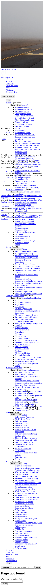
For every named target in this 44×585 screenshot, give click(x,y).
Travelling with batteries (24, 393)
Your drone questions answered (26, 256)
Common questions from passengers (28, 383)
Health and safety (21, 533)
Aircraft (8, 103)
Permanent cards (21, 209)
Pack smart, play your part (24, 372)
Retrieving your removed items (26, 402)
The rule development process (26, 438)
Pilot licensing (20, 307)
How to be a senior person (24, 361)
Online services (11, 92)
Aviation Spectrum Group (24, 219)
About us (9, 81)
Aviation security (21, 347)
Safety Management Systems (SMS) (28, 523)
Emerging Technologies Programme (28, 294)
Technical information (23, 279)
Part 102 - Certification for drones (27, 266)
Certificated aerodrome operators (27, 198)
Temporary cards (21, 211)
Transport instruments (23, 449)
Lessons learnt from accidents (26, 485)
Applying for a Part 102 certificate (27, 268)
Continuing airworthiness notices (27, 181)
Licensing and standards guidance (27, 311)
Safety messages (21, 516)
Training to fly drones (23, 260)
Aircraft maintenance (23, 177)
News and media (12, 86)
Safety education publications (26, 493)
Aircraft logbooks (21, 179)
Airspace (18, 226)
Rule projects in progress (24, 442)
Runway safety (20, 200)
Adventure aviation (22, 330)
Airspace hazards (21, 228)
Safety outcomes (21, 548)
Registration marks (22, 126)
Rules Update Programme (24, 417)
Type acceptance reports (24, 141)
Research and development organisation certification (25, 320)
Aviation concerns (21, 474)
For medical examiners (23, 355)
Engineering (19, 313)
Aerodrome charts (21, 196)
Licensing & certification (15, 296)
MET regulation (21, 238)
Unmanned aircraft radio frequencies (28, 281)
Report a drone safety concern (26, 476)
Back (13, 105)
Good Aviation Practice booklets (27, 497)
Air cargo (18, 334)
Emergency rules (21, 423)
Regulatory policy (21, 457)
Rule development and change (26, 434)
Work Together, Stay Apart (25, 491)
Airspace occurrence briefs (25, 489)
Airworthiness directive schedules (27, 162)
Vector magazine (21, 495)
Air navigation (20, 213)
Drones (17, 128)
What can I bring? (21, 389)
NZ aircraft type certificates (25, 135)
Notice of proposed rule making (26, 440)
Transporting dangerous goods (26, 340)
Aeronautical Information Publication (28, 215)
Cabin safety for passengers (25, 404)
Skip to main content (8, 69)
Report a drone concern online (26, 251)
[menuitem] (24, 81)
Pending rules (20, 436)
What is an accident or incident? (27, 472)
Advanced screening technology (27, 387)
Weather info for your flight (25, 241)
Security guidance (21, 542)
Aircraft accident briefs (23, 487)
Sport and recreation (22, 345)
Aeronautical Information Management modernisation (25, 223)
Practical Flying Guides (23, 309)
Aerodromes (19, 194)
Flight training (20, 305)
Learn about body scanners (25, 385)
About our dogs (21, 408)
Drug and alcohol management (26, 364)
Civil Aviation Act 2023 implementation (24, 445)
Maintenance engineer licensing (26, 315)
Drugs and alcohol (22, 535)
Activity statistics (21, 328)
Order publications (22, 506)
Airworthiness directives (24, 158)
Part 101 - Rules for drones (25, 264)
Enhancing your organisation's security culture (26, 545)
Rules (8, 412)
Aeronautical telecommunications (27, 217)
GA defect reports (21, 183)
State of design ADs (22, 175)
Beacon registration (22, 112)
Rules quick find (21, 421)
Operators (18, 326)
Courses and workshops (24, 508)
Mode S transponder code (24, 120)
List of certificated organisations (27, 342)
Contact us (9, 84)
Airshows (18, 351)
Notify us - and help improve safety (28, 470)
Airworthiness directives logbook (27, 160)
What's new (10, 90)
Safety (8, 461)
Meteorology (20, 234)
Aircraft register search (23, 109)
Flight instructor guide (23, 302)
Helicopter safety (21, 512)
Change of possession (23, 114)
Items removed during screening (27, 381)
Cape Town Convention (24, 116)
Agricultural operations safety (26, 537)
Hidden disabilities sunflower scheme (29, 406)
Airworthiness (20, 131)
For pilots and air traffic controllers (28, 357)
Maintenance (20, 289)
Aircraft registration (22, 107)
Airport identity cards (23, 205)
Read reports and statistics (24, 481)
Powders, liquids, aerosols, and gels (28, 391)
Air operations (20, 336)
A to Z (8, 88)
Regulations (19, 262)
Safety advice (20, 510)
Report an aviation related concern (27, 468)
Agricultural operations (23, 291)
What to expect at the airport (25, 374)
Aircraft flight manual (23, 133)
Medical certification (22, 353)
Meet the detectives (22, 410)
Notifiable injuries (21, 540)
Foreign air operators (22, 338)
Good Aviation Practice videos (26, 500)
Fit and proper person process (26, 359)
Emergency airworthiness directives (28, 164)
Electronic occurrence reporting (26, 478)
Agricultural (19, 332)
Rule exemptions (21, 425)
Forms (17, 245)
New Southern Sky (22, 243)
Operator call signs (22, 122)
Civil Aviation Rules (22, 419)
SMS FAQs (19, 529)
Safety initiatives (21, 514)
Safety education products (24, 504)
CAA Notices (20, 451)
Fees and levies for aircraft (24, 156)
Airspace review (21, 230)
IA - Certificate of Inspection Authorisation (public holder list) (27, 186)
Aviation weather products (24, 232)
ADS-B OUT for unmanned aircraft (28, 287)
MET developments (22, 236)
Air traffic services (22, 349)
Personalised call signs (23, 124)
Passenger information (14, 368)
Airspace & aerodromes (14, 190)
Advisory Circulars (22, 428)
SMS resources (20, 527)
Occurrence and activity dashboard (28, 483)
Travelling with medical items (26, 400)
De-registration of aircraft (24, 118)
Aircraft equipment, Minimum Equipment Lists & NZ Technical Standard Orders (27, 149)
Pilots (17, 300)
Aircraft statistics (21, 154)
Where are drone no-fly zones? (26, 258)
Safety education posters (24, 502)
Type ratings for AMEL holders (26, 317)
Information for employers (24, 207)
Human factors (20, 521)
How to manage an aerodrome (26, 203)
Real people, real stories (24, 525)
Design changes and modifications (27, 143)
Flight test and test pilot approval (27, 145)
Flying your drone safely (24, 254)
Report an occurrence (23, 466)
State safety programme (23, 531)
